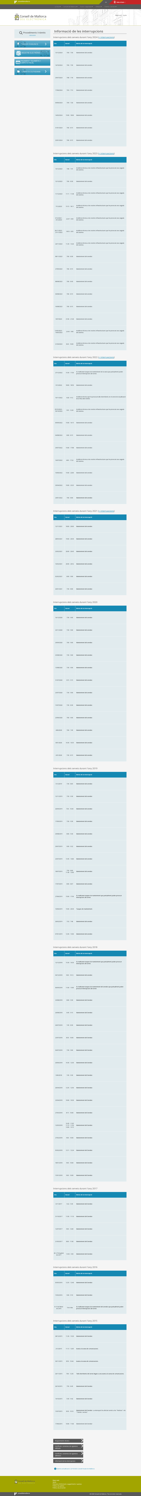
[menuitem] (58, 6)
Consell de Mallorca (20, 2)
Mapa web (118, 15)
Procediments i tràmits (34, 33)
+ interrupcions (106, 37)
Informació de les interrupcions (65, 1461)
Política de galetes (58, 1486)
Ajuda (125, 15)
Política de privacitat (59, 1488)
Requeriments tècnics (62, 1441)
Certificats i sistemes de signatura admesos (66, 1455)
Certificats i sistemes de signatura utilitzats (66, 1447)
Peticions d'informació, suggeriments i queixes (67, 1484)
